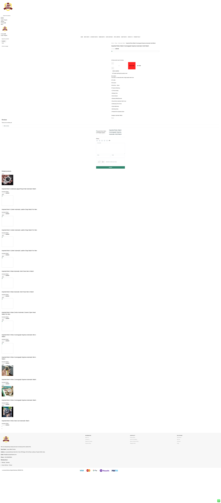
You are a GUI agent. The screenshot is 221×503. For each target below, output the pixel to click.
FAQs (178, 443)
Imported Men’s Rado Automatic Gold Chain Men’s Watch (18, 271)
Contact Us (87, 439)
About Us (87, 437)
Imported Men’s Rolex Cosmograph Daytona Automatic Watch (19, 379)
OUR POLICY (132, 435)
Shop (116, 43)
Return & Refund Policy (134, 441)
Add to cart (131, 65)
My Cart (178, 439)
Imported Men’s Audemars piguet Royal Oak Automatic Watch (19, 189)
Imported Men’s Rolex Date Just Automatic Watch (15, 420)
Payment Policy (88, 443)
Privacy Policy (132, 437)
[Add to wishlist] (9, 186)
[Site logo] (8, 7)
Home (112, 43)
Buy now (139, 65)
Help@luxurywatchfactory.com (10, 454)
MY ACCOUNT (179, 435)
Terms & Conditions (133, 439)
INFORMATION (88, 435)
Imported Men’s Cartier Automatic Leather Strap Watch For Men (19, 209)
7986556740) (20, 470)
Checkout (178, 441)
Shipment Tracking (88, 441)
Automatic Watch (121, 43)
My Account (179, 437)
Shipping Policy (133, 443)
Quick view (6, 186)
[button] (3, 186)
